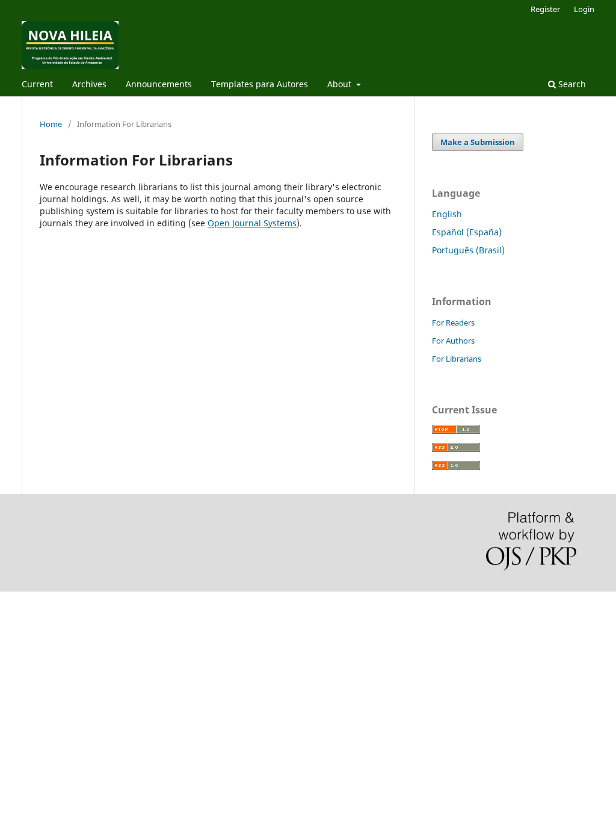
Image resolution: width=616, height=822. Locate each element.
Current (37, 84)
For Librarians (456, 358)
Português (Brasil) (468, 250)
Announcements (159, 84)
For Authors (453, 340)
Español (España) (467, 232)
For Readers (453, 322)
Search (571, 84)
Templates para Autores (259, 84)
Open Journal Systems (252, 223)
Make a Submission (477, 142)
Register (545, 9)
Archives (89, 84)
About (340, 84)
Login (584, 9)
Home (51, 124)
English (447, 214)
